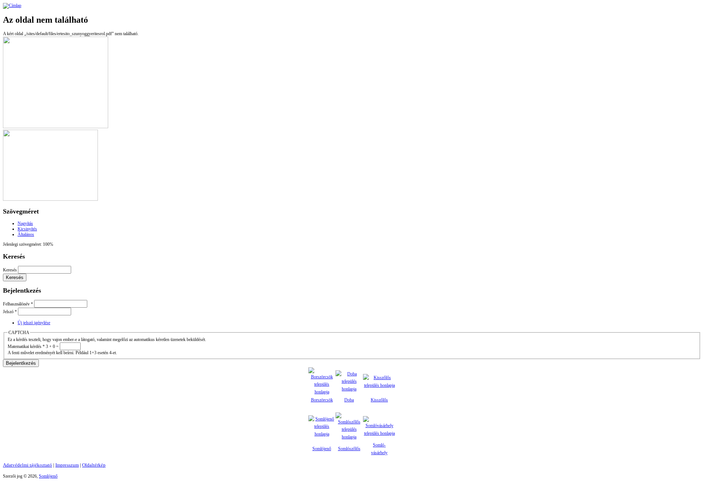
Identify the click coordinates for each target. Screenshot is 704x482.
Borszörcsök (322, 400)
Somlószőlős (349, 448)
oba (351, 400)
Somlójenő (321, 448)
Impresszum (67, 465)
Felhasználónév (18, 304)
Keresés (10, 269)
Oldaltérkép (94, 465)
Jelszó (10, 311)
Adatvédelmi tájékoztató (27, 465)
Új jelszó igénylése (34, 322)
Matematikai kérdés (26, 346)
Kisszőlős (379, 400)
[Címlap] (12, 5)
